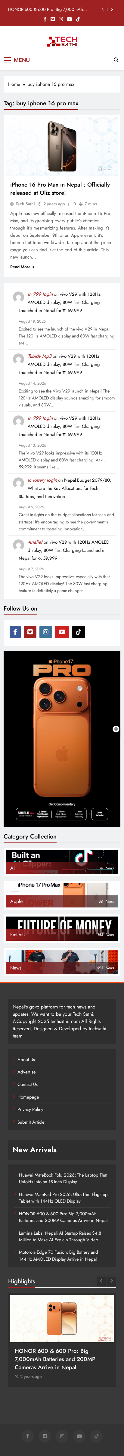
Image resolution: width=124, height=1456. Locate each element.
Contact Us (27, 1084)
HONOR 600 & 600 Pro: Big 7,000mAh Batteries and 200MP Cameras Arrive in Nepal (50, 9)
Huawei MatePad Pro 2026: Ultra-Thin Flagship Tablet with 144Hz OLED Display (63, 1197)
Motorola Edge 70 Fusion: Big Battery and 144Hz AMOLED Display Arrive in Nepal (58, 1255)
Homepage (28, 1097)
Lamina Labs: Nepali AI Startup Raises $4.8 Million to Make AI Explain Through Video (60, 1236)
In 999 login (40, 294)
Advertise (26, 1072)
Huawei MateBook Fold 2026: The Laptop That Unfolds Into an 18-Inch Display (63, 1178)
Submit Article (31, 1122)
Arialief (35, 542)
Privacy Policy (30, 1109)
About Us (26, 1059)
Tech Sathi (25, 204)
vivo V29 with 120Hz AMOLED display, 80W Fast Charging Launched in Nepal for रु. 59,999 (60, 302)
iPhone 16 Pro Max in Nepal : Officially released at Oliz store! (60, 189)
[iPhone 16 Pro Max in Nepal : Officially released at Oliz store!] (62, 146)
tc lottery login (42, 480)
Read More (20, 267)
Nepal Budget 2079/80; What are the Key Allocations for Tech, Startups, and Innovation (65, 488)
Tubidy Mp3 (39, 356)
